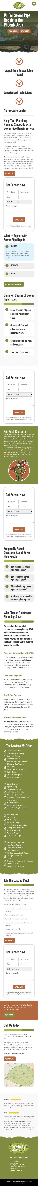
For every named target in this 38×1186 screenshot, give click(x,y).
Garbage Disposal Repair (16, 753)
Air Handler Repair (14, 823)
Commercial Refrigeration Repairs (20, 861)
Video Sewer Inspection (16, 792)
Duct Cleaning (12, 850)
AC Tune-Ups (12, 820)
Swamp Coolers (13, 803)
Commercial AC (13, 864)
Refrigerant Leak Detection (17, 828)
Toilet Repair (12, 772)
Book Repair (9, 173)
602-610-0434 (9, 1059)
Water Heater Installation (16, 769)
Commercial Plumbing (15, 866)
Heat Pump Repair (14, 845)
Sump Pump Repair (14, 795)
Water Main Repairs (14, 775)
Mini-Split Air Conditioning (17, 825)
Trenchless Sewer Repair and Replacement (18, 798)
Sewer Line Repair (14, 789)
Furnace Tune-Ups (14, 836)
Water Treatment (13, 777)
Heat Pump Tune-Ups (15, 848)
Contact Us (25, 31)
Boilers (9, 858)
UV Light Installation (14, 856)
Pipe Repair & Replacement (17, 761)
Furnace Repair (13, 833)
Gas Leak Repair (13, 756)
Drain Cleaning (12, 784)
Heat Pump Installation (15, 842)
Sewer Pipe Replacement (16, 808)
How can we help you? (12, 206)
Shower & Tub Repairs (15, 764)
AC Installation (12, 815)
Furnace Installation (14, 830)
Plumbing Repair (13, 759)
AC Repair (11, 817)
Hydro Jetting (12, 787)
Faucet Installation (14, 751)
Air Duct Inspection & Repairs (18, 853)
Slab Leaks (11, 767)
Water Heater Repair (15, 805)
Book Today (9, 940)
